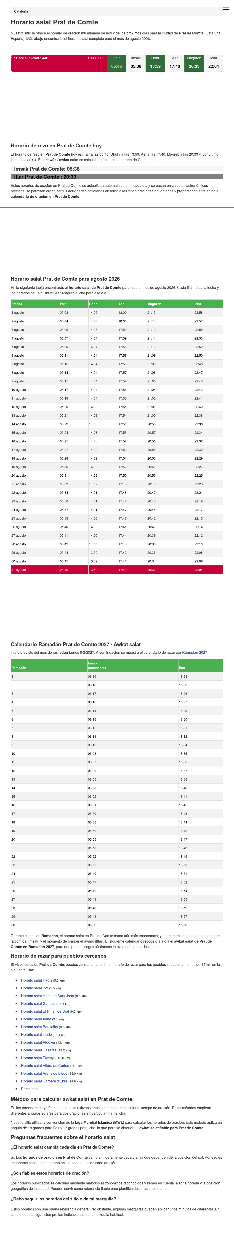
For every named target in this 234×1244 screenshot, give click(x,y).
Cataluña (21, 11)
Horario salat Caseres (38, 1050)
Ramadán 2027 (194, 652)
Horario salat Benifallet (39, 1026)
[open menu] (226, 8)
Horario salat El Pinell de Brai (45, 1011)
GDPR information (25, 1237)
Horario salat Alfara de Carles (45, 1065)
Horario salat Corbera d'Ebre (44, 1081)
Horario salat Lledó (36, 1034)
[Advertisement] (117, 111)
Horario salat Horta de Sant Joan (47, 995)
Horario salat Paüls (36, 980)
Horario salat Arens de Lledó (44, 1073)
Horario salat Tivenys (38, 1057)
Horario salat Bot (34, 987)
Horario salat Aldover (38, 1042)
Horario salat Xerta (36, 1019)
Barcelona (29, 1088)
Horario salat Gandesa (39, 1003)
